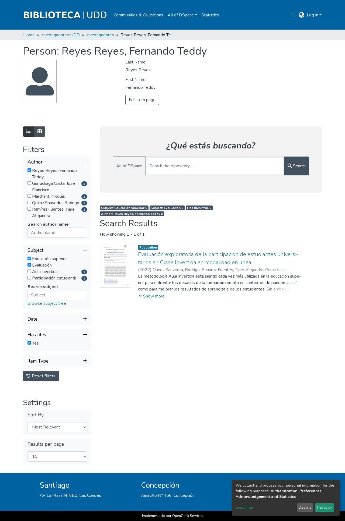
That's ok (324, 507)
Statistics (210, 15)
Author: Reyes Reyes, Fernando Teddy (132, 214)
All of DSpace (129, 166)
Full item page (142, 100)
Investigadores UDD (60, 35)
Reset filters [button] (43, 376)
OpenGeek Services (187, 515)
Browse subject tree (46, 303)
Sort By (35, 415)
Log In (312, 15)
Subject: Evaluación (167, 208)
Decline (305, 507)
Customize (244, 507)
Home (29, 35)
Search (299, 166)
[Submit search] (294, 15)
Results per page (45, 444)
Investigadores (100, 35)
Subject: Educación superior (124, 208)
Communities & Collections (138, 15)
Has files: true (199, 208)
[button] (301, 15)
